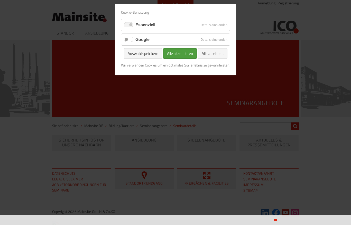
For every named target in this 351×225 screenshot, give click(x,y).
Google (142, 39)
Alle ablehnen (213, 53)
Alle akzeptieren (180, 53)
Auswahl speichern (143, 53)
